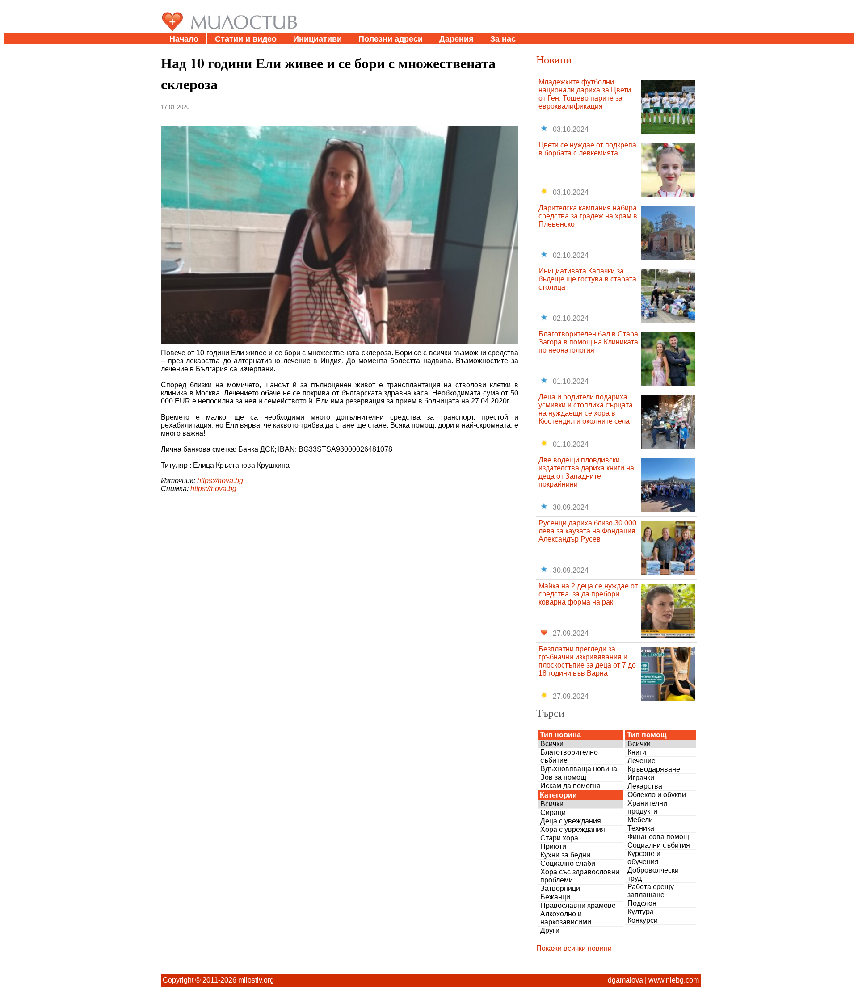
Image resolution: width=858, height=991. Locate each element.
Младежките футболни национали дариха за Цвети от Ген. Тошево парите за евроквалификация (584, 94)
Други (549, 930)
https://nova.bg (220, 480)
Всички (552, 743)
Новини (554, 59)
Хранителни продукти (647, 807)
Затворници (560, 888)
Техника (640, 828)
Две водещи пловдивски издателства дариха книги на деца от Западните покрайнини (586, 472)
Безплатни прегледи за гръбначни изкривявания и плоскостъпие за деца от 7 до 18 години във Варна (587, 661)
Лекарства (644, 786)
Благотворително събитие (569, 756)
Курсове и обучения (643, 857)
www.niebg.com (673, 980)
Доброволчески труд (653, 874)
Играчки (640, 777)
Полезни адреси (390, 38)
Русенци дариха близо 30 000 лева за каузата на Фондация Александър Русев (587, 531)
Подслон (641, 903)
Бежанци (555, 897)
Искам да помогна (570, 785)
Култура (640, 911)
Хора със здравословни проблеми (579, 876)
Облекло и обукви (656, 794)
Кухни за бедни (565, 855)
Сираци (553, 812)
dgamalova (625, 980)
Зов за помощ (563, 777)
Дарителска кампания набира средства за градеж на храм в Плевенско (587, 216)
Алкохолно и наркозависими (565, 918)
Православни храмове (578, 905)
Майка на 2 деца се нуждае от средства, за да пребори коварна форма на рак (588, 594)
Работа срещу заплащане (650, 891)
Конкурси (642, 920)
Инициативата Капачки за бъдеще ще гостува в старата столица (587, 279)
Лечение (641, 760)
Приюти (553, 846)
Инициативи (317, 38)
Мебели (640, 819)
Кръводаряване (653, 769)
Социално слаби (567, 863)
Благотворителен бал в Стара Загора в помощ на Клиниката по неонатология (588, 342)
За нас (503, 38)
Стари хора (559, 838)
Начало (183, 38)
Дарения (456, 38)
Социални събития (658, 845)
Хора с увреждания (572, 829)
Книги (636, 752)
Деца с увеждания (570, 821)
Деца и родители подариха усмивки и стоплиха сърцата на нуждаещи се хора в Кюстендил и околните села (585, 409)
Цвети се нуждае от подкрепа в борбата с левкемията (587, 149)
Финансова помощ (658, 836)
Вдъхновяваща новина (578, 769)
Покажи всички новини (574, 948)
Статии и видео (246, 38)
